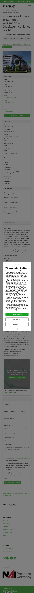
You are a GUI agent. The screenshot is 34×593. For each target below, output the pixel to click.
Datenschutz (14, 329)
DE (16, 265)
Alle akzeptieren (17, 314)
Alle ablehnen (17, 319)
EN (18, 265)
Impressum (21, 329)
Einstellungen (17, 324)
